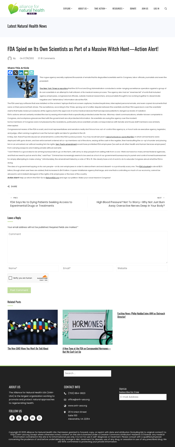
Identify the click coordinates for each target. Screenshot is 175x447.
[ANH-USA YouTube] (39, 418)
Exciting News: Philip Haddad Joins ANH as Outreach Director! (141, 314)
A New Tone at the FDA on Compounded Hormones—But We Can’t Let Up (87, 349)
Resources (117, 8)
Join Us (145, 8)
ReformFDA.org (52, 177)
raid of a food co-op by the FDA (120, 137)
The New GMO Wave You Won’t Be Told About (28, 348)
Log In (156, 8)
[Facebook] (10, 72)
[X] (15, 72)
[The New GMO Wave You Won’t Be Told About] (33, 327)
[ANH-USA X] (19, 418)
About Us (82, 8)
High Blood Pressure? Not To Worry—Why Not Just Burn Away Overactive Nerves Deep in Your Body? (131, 202)
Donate (133, 8)
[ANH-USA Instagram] (25, 418)
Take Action (99, 8)
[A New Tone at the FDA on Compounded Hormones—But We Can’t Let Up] (88, 327)
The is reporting (54, 88)
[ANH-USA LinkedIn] (32, 418)
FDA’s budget (145, 166)
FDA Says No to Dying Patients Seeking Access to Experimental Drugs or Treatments (41, 202)
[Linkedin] (20, 72)
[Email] (26, 72)
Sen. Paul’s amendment (66, 144)
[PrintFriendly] (31, 72)
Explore (67, 8)
